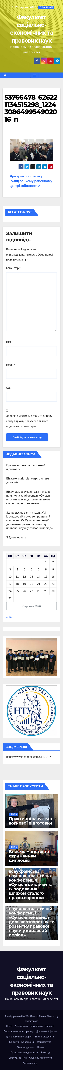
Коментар (13, 268)
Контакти (14, 1042)
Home (9, 1026)
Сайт (9, 387)
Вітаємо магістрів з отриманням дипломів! (29, 856)
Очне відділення (25, 1047)
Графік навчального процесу (19, 1031)
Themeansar (31, 1021)
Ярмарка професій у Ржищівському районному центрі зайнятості (31, 181)
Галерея (50, 1026)
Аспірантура (21, 1026)
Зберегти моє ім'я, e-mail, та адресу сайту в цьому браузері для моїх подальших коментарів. (29, 421)
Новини (13, 814)
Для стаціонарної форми (19, 1036)
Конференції (27, 1042)
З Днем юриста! (17, 537)
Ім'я (9, 341)
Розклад (45, 1052)
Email (10, 364)
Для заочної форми (46, 1031)
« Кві (9, 617)
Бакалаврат (36, 1026)
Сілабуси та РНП (18, 1057)
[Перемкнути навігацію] (34, 75)
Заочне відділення (44, 1036)
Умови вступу (30, 1063)
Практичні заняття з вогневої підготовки (30, 821)
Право (40, 1047)
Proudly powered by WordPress (21, 1016)
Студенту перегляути (40, 1057)
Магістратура (44, 1042)
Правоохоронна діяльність (24, 1052)
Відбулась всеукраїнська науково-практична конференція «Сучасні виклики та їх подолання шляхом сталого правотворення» (30, 882)
